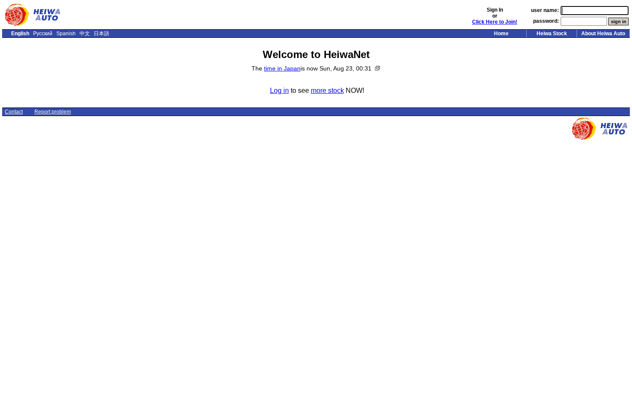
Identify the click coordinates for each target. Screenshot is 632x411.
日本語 (101, 34)
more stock (327, 90)
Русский (42, 34)
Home (501, 34)
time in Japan (282, 68)
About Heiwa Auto (603, 34)
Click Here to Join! (494, 22)
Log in (279, 90)
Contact (14, 112)
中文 (85, 34)
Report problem (52, 112)
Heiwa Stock (552, 34)
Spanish (66, 34)
